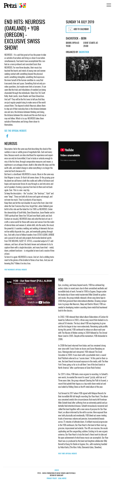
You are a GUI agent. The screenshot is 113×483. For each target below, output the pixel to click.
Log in (57, 470)
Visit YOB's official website (67, 453)
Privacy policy (52, 478)
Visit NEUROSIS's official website (15, 269)
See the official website (15, 130)
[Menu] (108, 5)
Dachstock (84, 52)
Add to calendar (81, 29)
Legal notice (62, 478)
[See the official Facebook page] (7, 137)
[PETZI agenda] (14, 5)
